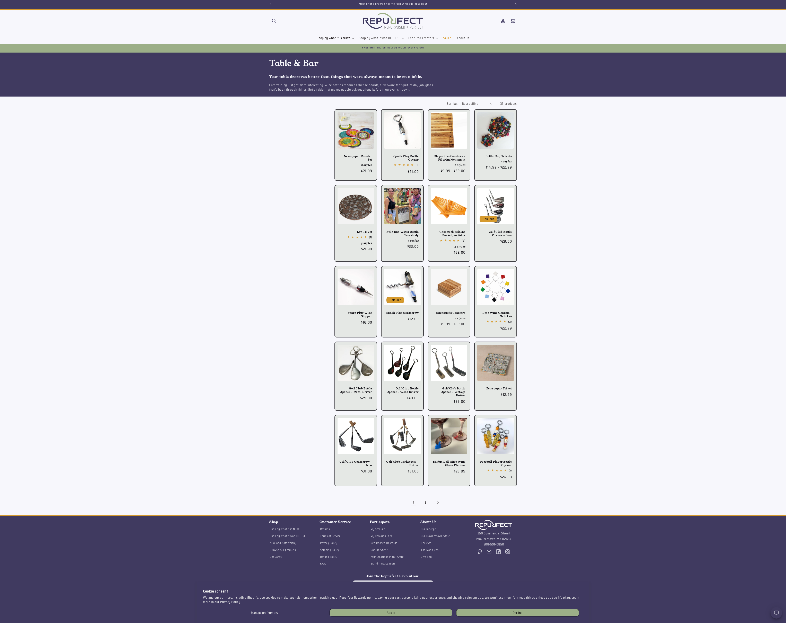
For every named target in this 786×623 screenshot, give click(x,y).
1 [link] (413, 502)
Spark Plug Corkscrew (402, 313)
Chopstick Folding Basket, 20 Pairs (452, 233)
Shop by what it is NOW (284, 529)
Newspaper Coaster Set (358, 158)
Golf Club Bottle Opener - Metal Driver (356, 390)
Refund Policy (328, 557)
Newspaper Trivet (499, 388)
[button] (274, 21)
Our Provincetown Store (435, 536)
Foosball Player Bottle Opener (496, 463)
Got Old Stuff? (379, 550)
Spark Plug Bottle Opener (406, 158)
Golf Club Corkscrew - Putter (402, 463)
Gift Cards (276, 557)
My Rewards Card (381, 536)
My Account (377, 529)
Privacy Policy (230, 601)
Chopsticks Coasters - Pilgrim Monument (449, 158)
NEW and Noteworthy (283, 543)
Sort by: (452, 103)
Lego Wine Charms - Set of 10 (497, 314)
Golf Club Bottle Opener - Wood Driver (403, 390)
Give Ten (426, 557)
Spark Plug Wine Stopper (360, 314)
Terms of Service (330, 536)
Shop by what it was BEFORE (288, 536)
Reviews (426, 543)
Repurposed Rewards (383, 543)
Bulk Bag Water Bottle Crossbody (402, 233)
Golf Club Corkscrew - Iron (356, 463)
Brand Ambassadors (382, 564)
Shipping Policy (329, 550)
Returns (325, 529)
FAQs (323, 564)
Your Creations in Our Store (387, 557)
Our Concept (428, 529)
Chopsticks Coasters (450, 313)
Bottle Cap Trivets (499, 156)
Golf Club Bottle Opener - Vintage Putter (453, 392)
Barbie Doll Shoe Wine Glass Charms (449, 463)
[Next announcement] (515, 4)
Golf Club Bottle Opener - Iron (500, 233)
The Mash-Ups (430, 550)
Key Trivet (364, 232)
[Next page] (438, 502)
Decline (517, 612)
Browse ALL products (283, 550)
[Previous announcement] (270, 4)
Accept (391, 612)
